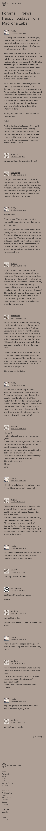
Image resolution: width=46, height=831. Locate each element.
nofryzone (15, 316)
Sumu (4, 781)
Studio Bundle (7, 783)
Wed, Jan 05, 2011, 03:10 (18, 429)
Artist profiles (7, 793)
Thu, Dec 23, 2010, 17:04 (18, 33)
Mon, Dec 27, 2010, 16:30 (18, 318)
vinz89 (14, 427)
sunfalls (14, 611)
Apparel (5, 785)
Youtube (5, 812)
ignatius (14, 154)
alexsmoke (16, 588)
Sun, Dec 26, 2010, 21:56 (18, 266)
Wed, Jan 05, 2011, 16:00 (18, 481)
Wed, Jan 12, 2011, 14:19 (18, 548)
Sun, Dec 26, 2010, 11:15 (18, 210)
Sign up (5, 820)
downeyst (15, 173)
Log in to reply (37, 737)
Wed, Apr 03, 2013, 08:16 (18, 639)
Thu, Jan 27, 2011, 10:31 (18, 590)
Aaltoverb (5, 774)
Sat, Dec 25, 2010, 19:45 (18, 157)
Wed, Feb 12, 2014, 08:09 (18, 701)
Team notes (6, 798)
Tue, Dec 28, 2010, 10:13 (18, 385)
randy (13, 31)
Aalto (4, 772)
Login (4, 818)
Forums (9, 13)
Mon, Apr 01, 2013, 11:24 (18, 613)
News (26, 13)
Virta (4, 779)
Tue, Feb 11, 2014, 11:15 (18, 663)
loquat (14, 264)
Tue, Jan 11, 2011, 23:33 (18, 502)
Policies (5, 804)
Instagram (5, 810)
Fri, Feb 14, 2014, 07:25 (18, 722)
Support (5, 802)
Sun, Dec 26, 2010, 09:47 (18, 175)
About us (5, 791)
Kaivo (4, 776)
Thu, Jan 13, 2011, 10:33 (18, 572)
